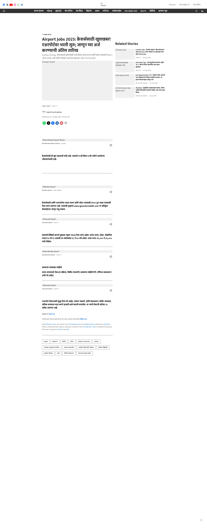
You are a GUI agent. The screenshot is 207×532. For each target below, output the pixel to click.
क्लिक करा (83, 319)
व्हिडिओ (152, 11)
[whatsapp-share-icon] (44, 124)
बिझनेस (89, 11)
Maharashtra (90, 324)
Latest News (48, 353)
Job (58, 353)
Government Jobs (84, 353)
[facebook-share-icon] (53, 124)
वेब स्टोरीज (197, 4)
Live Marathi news (89, 326)
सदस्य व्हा (52, 314)
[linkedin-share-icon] (57, 124)
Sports (143, 11)
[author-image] (43, 112)
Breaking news (75, 324)
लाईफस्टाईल (116, 11)
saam (46, 341)
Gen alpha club (131, 11)
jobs (72, 341)
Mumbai (107, 324)
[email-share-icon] (61, 124)
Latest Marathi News (86, 347)
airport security (83, 341)
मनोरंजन (106, 11)
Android (60, 329)
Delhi (64, 341)
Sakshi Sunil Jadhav (54, 112)
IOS (68, 329)
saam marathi (69, 347)
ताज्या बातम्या (39, 11)
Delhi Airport (69, 353)
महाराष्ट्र (49, 11)
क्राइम (97, 11)
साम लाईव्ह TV (184, 4)
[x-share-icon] (48, 124)
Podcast (172, 4)
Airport (55, 341)
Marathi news (51, 324)
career (96, 341)
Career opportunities (51, 347)
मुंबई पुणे (58, 11)
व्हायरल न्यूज (162, 11)
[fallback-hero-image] (125, 54)
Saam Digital (103, 347)
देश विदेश (79, 11)
